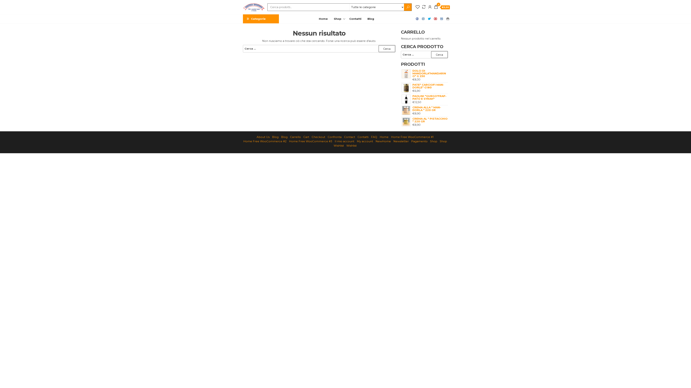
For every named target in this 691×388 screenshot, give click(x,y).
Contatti (355, 18)
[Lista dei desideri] (417, 7)
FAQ (374, 137)
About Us (263, 137)
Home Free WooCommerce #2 (264, 141)
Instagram (423, 18)
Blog (370, 18)
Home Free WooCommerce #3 (310, 141)
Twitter (429, 18)
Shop (337, 18)
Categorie (258, 18)
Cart (306, 137)
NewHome (383, 141)
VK (442, 18)
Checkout (318, 137)
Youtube (435, 18)
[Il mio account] (430, 7)
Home (323, 18)
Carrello (295, 137)
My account (365, 141)
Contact (448, 18)
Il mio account (344, 141)
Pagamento (419, 141)
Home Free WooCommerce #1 (412, 137)
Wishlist (339, 145)
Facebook (417, 18)
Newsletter (401, 141)
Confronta (335, 137)
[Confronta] (423, 7)
